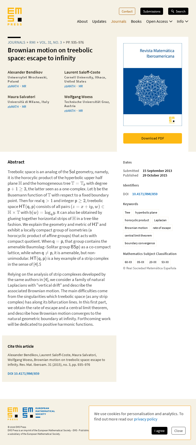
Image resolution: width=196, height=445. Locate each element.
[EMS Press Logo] (15, 17)
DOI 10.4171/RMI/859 (23, 373)
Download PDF (152, 138)
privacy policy (145, 418)
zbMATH (13, 86)
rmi (32, 42)
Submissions (151, 11)
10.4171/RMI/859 (144, 194)
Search (181, 11)
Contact (127, 11)
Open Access (157, 21)
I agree (159, 430)
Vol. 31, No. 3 (51, 42)
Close (178, 430)
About (82, 21)
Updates (99, 21)
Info (180, 21)
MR (24, 86)
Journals (118, 21)
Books (136, 21)
